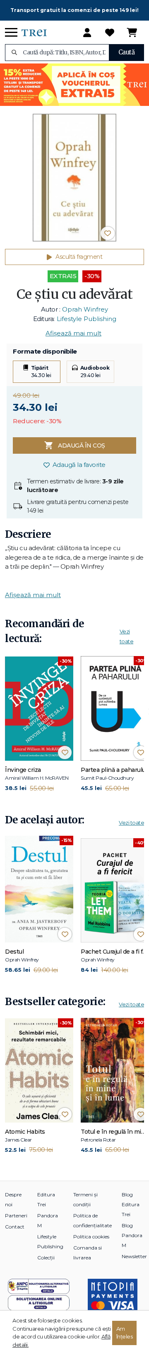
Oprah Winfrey (85, 309)
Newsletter (134, 1256)
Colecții (46, 1257)
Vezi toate (131, 822)
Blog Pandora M (132, 1235)
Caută (126, 52)
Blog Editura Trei (130, 1204)
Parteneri (16, 1215)
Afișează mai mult (73, 333)
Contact (14, 1227)
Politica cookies (91, 1236)
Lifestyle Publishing (86, 319)
